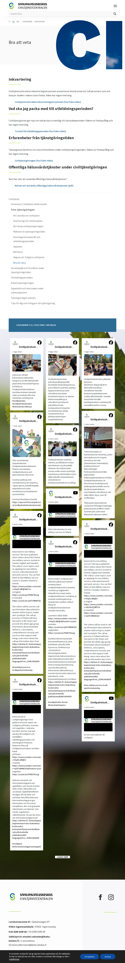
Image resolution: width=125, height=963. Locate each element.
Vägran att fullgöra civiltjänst (28, 257)
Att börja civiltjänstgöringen (28, 226)
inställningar (14, 959)
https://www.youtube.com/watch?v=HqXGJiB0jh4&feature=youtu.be (63, 620)
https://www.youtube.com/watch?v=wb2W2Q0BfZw (99, 606)
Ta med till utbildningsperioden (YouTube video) (40, 131)
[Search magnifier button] (115, 14)
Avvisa (108, 956)
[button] (26, 374)
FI (9, 21)
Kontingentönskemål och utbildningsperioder (26, 239)
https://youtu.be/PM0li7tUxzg (25, 595)
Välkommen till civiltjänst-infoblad (36, 325)
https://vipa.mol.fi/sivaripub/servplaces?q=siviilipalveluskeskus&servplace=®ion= (31, 503)
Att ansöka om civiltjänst (26, 215)
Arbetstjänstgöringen (22, 282)
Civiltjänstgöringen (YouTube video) (34, 160)
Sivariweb (27, 21)
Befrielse (18, 251)
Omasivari (39, 21)
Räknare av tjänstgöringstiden (29, 231)
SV (13, 21)
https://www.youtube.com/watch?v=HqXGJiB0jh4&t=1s (27, 588)
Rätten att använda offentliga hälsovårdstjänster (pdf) (44, 185)
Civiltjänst (14, 199)
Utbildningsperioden (22, 277)
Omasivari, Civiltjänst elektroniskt (29, 204)
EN (18, 21)
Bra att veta (19, 262)
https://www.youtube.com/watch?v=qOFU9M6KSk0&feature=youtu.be (28, 767)
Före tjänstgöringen (23, 209)
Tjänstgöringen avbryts (23, 297)
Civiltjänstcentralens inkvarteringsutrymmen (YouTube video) (48, 101)
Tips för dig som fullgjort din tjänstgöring (33, 303)
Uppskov (17, 246)
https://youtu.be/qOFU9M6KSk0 (26, 600)
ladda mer (62, 857)
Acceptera (89, 956)
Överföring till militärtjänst (28, 220)
